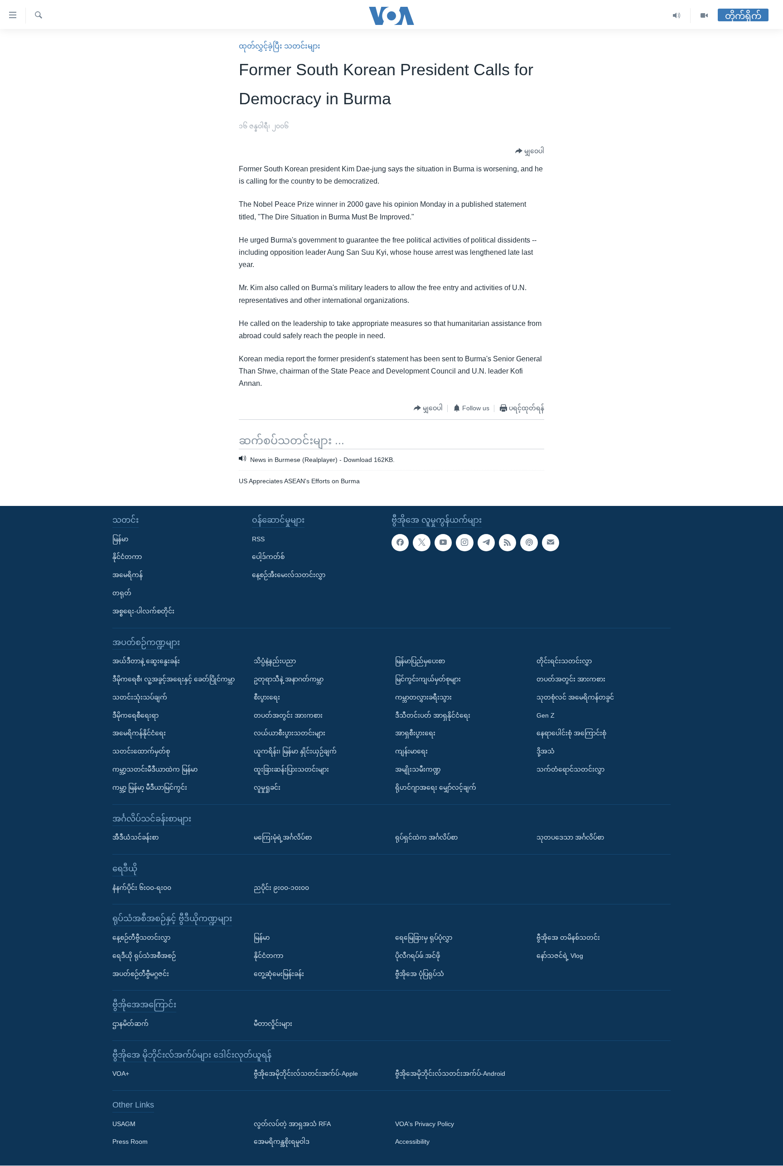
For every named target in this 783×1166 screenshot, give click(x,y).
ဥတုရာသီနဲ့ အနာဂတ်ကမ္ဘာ (289, 679)
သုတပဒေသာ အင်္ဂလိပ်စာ (570, 837)
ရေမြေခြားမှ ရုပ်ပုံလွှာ (423, 937)
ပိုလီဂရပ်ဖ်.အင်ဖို (417, 955)
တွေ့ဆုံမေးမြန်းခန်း (279, 973)
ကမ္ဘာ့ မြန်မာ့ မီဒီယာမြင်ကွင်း (149, 787)
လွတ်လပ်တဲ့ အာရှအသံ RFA (292, 1123)
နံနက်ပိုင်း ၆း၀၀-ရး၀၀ (141, 887)
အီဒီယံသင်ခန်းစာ (135, 837)
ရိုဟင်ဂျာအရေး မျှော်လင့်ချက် (435, 787)
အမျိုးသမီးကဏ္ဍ (418, 769)
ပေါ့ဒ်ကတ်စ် (268, 557)
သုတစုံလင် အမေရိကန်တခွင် (575, 697)
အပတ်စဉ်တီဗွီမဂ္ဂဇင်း (140, 973)
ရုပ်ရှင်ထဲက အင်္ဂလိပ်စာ (426, 837)
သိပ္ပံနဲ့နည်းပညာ (275, 661)
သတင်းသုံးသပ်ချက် (139, 697)
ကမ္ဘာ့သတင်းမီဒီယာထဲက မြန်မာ (155, 769)
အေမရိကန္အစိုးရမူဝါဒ (281, 1142)
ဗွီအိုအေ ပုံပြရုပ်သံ (419, 973)
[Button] (529, 151)
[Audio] (677, 15)
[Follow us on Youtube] (443, 542)
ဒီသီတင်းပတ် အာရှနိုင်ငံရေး (432, 715)
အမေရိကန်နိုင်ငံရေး (139, 733)
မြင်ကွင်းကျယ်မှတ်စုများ (428, 679)
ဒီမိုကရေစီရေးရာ (135, 715)
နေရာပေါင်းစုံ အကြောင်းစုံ (571, 733)
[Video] (704, 15)
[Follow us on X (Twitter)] (421, 542)
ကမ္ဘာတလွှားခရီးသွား (423, 697)
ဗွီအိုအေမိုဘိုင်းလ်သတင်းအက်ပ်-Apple (306, 1074)
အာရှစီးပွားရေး (415, 733)
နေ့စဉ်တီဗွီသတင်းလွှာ (141, 937)
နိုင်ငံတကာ (127, 557)
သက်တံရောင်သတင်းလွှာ (570, 769)
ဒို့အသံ (545, 751)
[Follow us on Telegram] (486, 542)
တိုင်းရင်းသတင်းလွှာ (564, 661)
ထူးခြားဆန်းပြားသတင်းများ (291, 769)
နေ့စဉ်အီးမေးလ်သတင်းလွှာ (288, 575)
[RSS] (507, 542)
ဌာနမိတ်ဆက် (130, 1023)
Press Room (130, 1142)
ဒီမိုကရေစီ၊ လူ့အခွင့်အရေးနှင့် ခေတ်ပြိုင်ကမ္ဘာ (173, 679)
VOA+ (120, 1074)
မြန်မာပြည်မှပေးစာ (420, 661)
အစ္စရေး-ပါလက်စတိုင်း (143, 611)
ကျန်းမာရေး (411, 751)
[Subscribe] (550, 542)
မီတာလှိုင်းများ (273, 1023)
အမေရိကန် (127, 575)
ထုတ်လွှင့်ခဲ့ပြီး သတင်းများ (279, 46)
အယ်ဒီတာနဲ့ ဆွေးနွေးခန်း (146, 661)
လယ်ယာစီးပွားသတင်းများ (289, 733)
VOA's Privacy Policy (424, 1123)
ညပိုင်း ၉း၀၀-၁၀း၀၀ (281, 887)
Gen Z (545, 715)
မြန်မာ (120, 539)
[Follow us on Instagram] (464, 542)
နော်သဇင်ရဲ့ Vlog (559, 955)
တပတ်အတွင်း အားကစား (288, 715)
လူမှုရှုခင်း (267, 787)
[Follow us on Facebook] (400, 542)
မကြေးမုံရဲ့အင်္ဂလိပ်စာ (283, 837)
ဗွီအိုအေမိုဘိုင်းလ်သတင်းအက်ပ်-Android (450, 1074)
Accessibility (412, 1142)
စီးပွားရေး (267, 697)
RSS (258, 539)
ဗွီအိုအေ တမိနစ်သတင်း (568, 937)
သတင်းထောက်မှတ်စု (141, 751)
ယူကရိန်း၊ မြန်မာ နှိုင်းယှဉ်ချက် (295, 751)
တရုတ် (121, 593)
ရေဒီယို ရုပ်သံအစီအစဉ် (144, 955)
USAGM (123, 1123)
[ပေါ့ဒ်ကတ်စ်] (528, 542)
